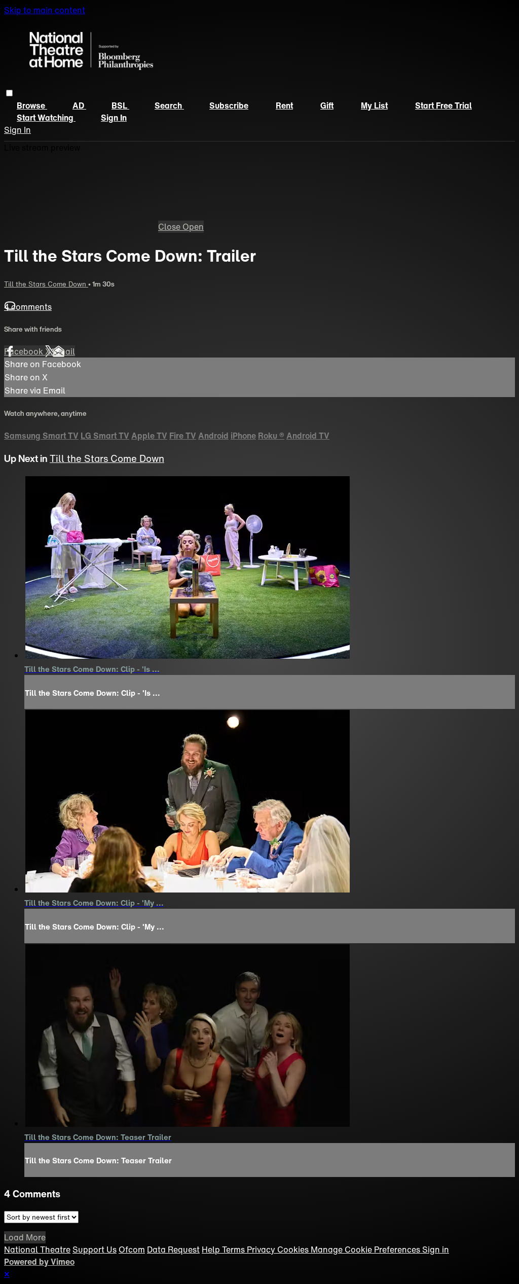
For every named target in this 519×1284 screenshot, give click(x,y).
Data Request (173, 1249)
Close (170, 227)
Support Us (94, 1249)
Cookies (294, 1249)
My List (374, 105)
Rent (284, 105)
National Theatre (37, 1249)
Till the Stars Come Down (46, 284)
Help (212, 1249)
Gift (326, 105)
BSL (120, 105)
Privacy (262, 1249)
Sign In (17, 130)
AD (79, 105)
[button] (9, 93)
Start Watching (46, 118)
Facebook (24, 351)
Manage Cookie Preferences (366, 1249)
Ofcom (132, 1249)
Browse (32, 105)
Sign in (114, 118)
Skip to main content (44, 10)
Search (169, 105)
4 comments (28, 307)
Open (193, 227)
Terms (234, 1249)
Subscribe (228, 105)
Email (64, 351)
